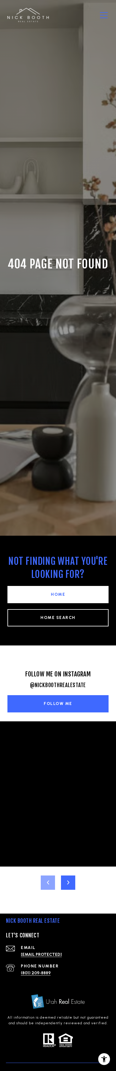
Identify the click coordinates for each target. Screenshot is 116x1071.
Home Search (58, 617)
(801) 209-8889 (36, 972)
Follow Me (58, 703)
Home (58, 594)
